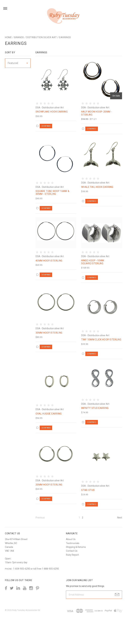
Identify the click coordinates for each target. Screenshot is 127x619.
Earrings (65, 37)
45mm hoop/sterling (49, 260)
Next (119, 517)
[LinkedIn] (18, 588)
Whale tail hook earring (97, 187)
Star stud (88, 490)
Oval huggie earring (49, 413)
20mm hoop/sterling (49, 484)
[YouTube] (24, 588)
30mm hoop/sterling (49, 332)
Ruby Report (72, 554)
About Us (71, 539)
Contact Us (71, 551)
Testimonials (72, 543)
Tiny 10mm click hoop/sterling (101, 339)
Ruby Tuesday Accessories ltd (26, 610)
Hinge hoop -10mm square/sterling (92, 262)
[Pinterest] (37, 587)
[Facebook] (6, 588)
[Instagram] (31, 588)
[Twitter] (11, 588)
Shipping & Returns (76, 547)
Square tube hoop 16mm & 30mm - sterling (52, 192)
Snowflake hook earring (52, 111)
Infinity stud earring (95, 408)
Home (8, 37)
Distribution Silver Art (41, 37)
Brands (19, 37)
